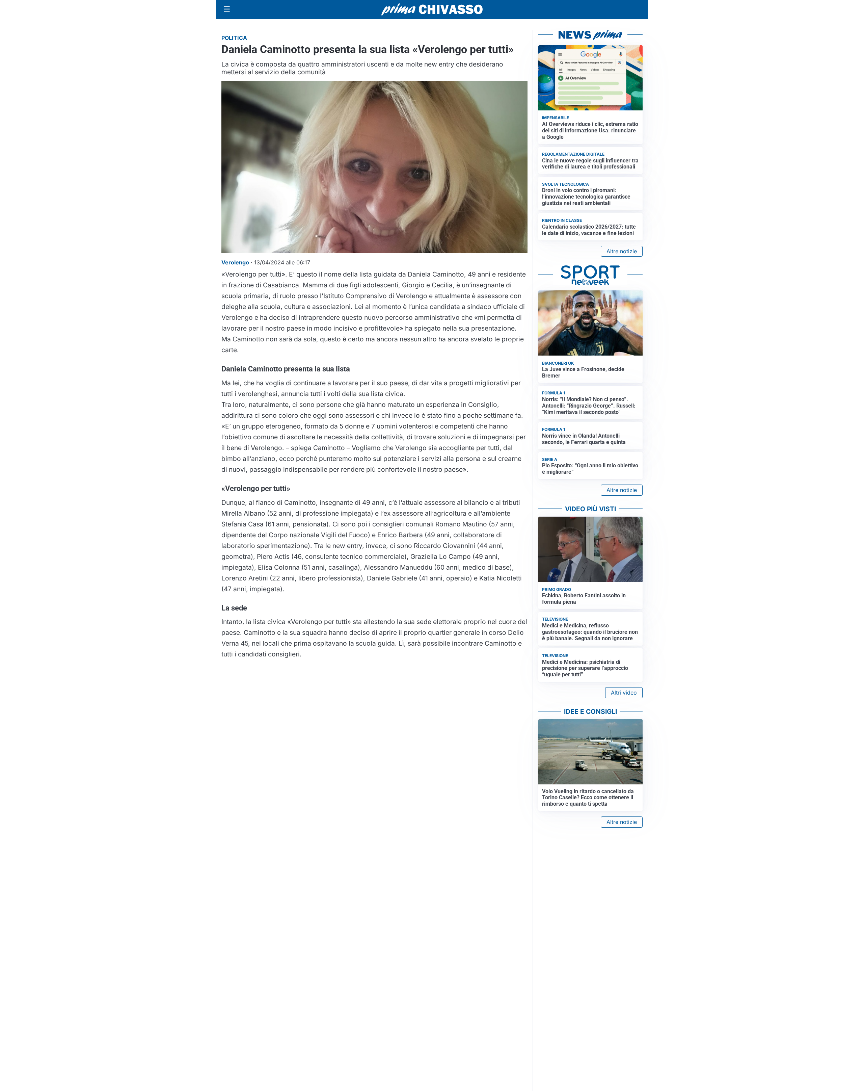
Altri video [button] (624, 692)
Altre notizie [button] (621, 251)
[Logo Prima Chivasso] (432, 9)
